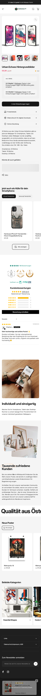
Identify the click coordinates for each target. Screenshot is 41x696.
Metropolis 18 (9, 566)
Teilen (6, 175)
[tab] (9, 196)
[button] (12, 298)
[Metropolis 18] (17, 548)
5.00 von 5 (25, 292)
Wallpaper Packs (20, 83)
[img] (6, 324)
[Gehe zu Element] (5, 58)
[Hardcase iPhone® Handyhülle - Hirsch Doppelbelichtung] (17, 216)
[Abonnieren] (36, 664)
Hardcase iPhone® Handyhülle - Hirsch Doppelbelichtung (15, 235)
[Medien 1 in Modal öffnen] (36, 19)
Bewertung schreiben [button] (20, 312)
